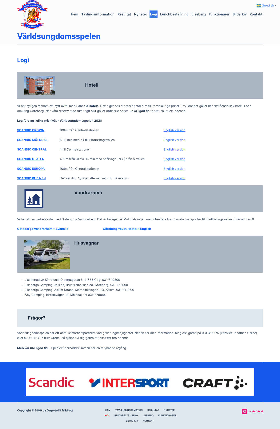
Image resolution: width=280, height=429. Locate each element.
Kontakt (256, 14)
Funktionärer (219, 14)
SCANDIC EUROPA (31, 169)
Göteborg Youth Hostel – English (127, 229)
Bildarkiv (240, 14)
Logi (153, 14)
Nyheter (140, 14)
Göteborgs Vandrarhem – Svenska (42, 229)
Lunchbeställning (174, 14)
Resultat (124, 14)
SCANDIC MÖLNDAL (32, 140)
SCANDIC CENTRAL (32, 149)
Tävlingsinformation (97, 14)
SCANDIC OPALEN (30, 159)
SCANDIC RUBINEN (31, 178)
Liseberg (199, 14)
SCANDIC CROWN (30, 130)
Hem (74, 14)
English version (174, 130)
